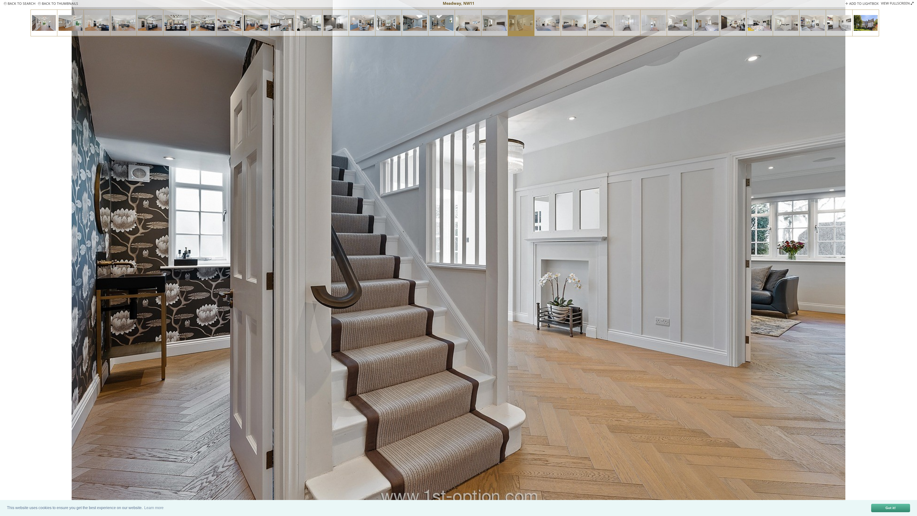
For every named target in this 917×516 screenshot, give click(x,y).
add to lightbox (863, 3)
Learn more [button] (154, 508)
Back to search (21, 3)
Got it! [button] (890, 508)
